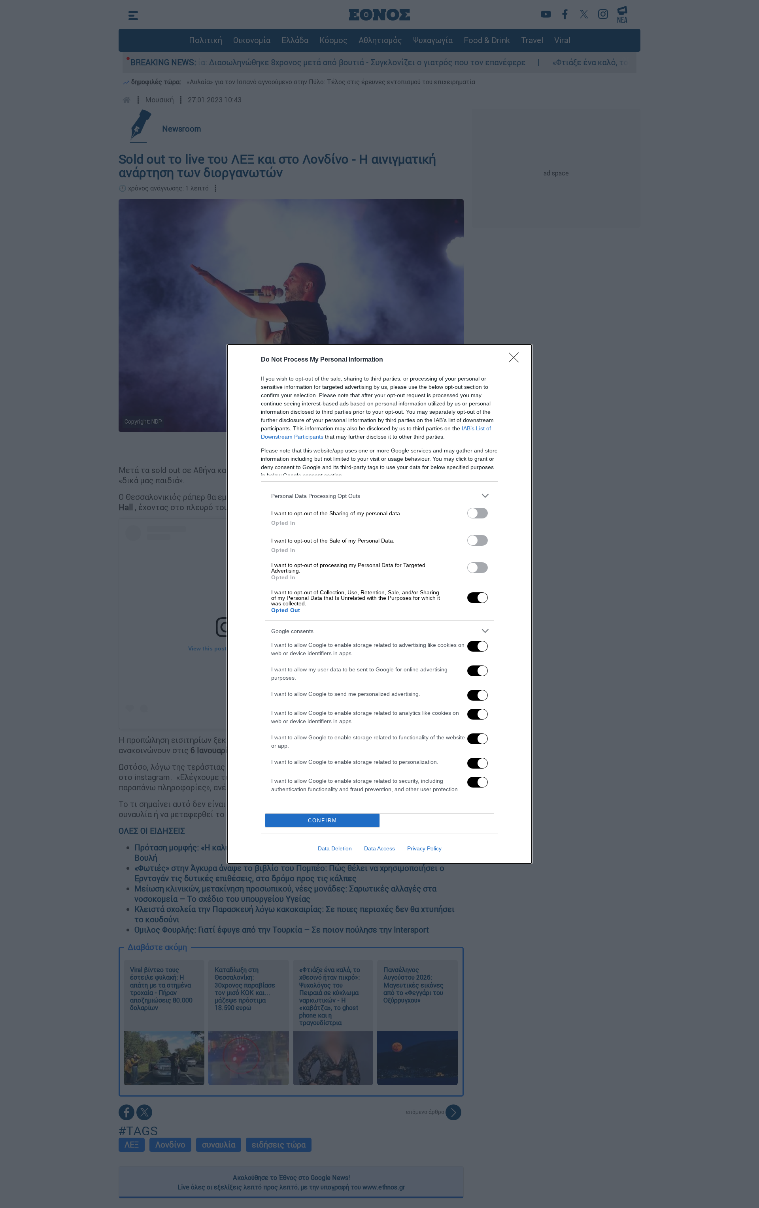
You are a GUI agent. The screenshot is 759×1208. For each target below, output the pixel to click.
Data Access (379, 848)
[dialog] (379, 604)
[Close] (516, 359)
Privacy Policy (424, 848)
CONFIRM (322, 821)
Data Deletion (335, 848)
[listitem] (379, 496)
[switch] (477, 513)
